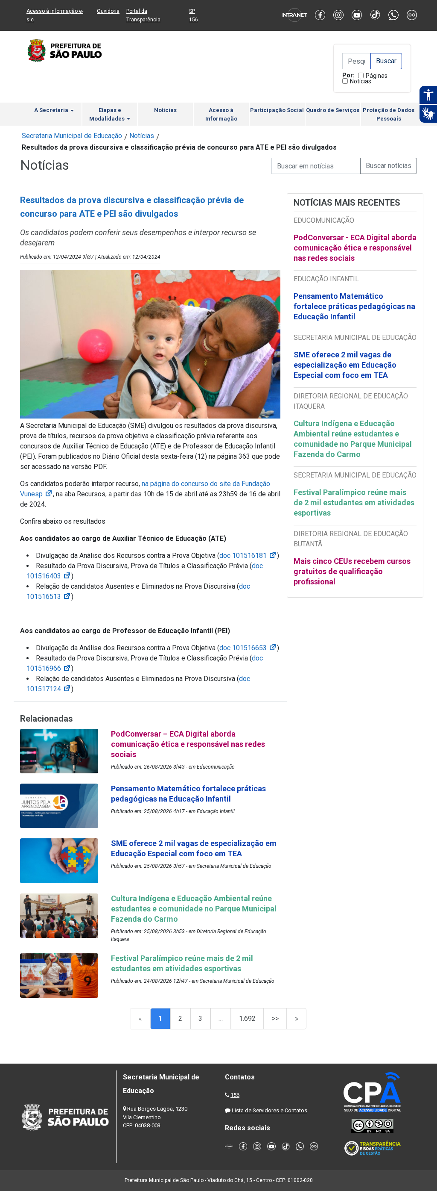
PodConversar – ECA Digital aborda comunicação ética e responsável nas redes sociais (188, 744)
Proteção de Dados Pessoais (388, 114)
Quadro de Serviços (332, 110)
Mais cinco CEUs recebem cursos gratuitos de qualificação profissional (352, 571)
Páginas (376, 75)
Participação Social (277, 110)
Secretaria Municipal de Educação (72, 136)
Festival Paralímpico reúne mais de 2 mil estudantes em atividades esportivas (354, 502)
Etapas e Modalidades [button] (107, 114)
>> (275, 1018)
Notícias (360, 81)
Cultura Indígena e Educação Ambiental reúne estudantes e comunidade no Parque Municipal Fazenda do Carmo (353, 439)
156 (234, 1095)
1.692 (247, 1018)
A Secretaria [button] (52, 110)
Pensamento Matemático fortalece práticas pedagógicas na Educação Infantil (354, 306)
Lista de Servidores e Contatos (269, 1110)
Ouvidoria (108, 11)
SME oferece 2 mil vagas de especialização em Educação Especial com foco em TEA (345, 365)
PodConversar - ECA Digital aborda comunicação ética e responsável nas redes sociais (355, 247)
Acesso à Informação (221, 114)
